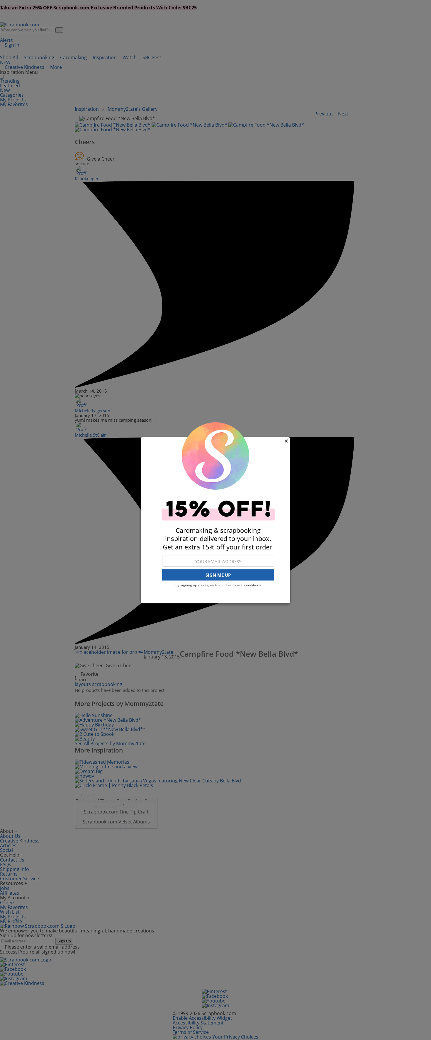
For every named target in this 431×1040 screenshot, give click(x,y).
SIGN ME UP (218, 575)
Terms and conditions (243, 585)
